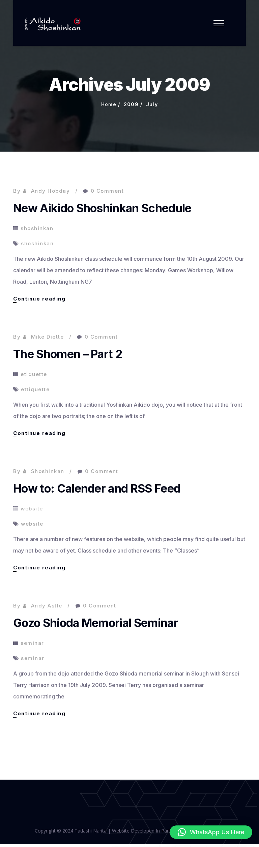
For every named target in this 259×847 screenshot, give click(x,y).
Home (109, 104)
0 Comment (107, 191)
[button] (211, 832)
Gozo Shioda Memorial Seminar (95, 623)
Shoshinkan (47, 471)
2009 (131, 104)
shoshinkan (37, 228)
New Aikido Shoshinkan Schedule (102, 208)
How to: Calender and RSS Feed (96, 488)
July (152, 104)
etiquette (34, 374)
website (32, 508)
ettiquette (35, 389)
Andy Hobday (50, 191)
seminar (32, 643)
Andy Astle (46, 605)
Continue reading (39, 299)
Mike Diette (47, 337)
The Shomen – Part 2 (67, 354)
